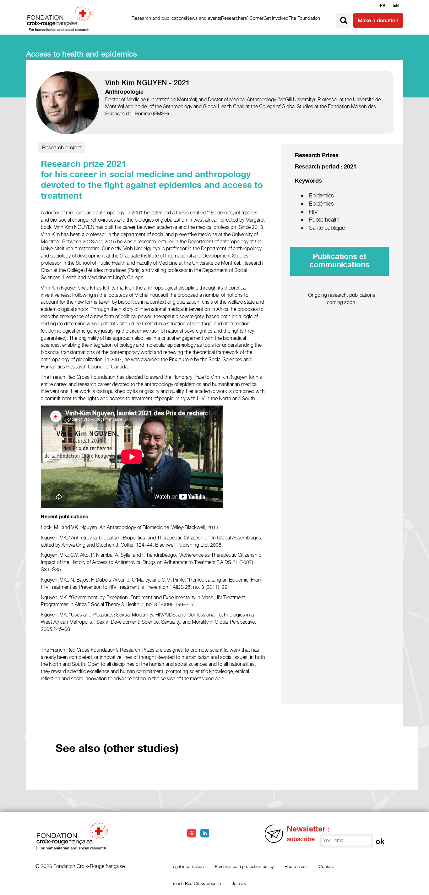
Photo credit (296, 866)
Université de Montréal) (172, 99)
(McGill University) (296, 99)
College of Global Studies (285, 106)
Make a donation (378, 20)
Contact (326, 866)
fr (382, 5)
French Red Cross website (196, 883)
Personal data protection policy (244, 866)
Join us (239, 883)
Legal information (187, 866)
